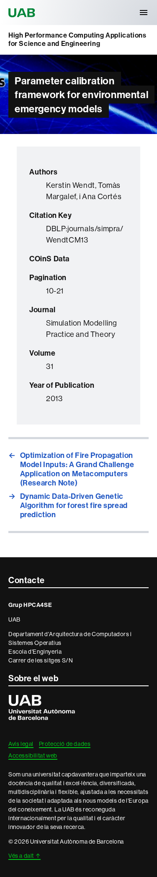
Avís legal (20, 744)
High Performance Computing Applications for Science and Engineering (77, 39)
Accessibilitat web (32, 755)
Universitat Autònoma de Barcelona (23, 12)
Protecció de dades (65, 744)
